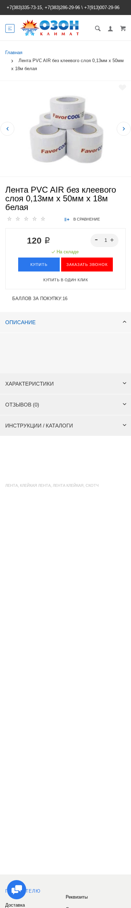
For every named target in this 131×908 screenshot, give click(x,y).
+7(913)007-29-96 (101, 7)
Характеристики (29, 384)
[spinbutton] (104, 240)
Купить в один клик (65, 280)
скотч (92, 485)
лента (11, 485)
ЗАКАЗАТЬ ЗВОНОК (87, 264)
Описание (20, 322)
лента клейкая (68, 485)
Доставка (15, 905)
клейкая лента (35, 485)
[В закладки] (122, 87)
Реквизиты (77, 897)
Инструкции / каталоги (39, 426)
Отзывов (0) (22, 405)
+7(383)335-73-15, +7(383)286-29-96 (43, 7)
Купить (39, 264)
